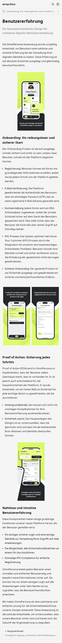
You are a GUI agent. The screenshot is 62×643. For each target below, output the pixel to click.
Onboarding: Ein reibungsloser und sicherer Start (28, 140)
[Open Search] (52, 4)
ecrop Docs (8, 4)
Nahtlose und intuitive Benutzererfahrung (19, 510)
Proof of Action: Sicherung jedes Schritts (26, 359)
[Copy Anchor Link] (58, 140)
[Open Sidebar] (57, 4)
